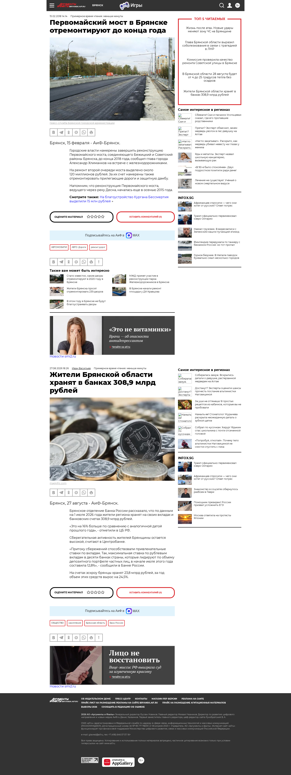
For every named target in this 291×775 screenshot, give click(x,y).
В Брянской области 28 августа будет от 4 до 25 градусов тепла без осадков (209, 77)
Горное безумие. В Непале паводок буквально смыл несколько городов (216, 256)
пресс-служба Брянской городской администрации (82, 122)
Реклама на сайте (193, 699)
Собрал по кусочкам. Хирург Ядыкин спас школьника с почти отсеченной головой (218, 430)
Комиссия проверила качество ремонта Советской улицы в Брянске (209, 61)
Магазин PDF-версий (164, 699)
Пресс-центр (122, 699)
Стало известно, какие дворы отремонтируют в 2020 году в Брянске (85, 279)
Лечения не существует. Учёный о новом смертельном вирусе (215, 182)
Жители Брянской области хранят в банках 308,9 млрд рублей (210, 93)
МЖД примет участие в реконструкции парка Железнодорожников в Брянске (149, 279)
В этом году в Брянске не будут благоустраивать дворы (86, 303)
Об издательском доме (96, 699)
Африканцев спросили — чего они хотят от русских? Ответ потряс (215, 204)
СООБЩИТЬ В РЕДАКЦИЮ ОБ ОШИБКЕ (123, 707)
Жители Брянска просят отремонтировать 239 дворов (85, 290)
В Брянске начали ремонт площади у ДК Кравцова (145, 290)
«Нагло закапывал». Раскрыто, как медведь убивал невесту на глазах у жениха (217, 144)
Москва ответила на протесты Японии (212, 517)
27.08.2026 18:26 (59, 368)
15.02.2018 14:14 (58, 16)
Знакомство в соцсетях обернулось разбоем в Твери (216, 490)
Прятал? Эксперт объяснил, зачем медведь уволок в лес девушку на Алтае (216, 131)
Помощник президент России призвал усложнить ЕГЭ (212, 503)
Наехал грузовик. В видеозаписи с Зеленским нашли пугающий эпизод (216, 230)
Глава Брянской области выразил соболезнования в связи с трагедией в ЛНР (209, 46)
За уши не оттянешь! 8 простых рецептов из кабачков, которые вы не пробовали (218, 404)
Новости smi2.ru (63, 356)
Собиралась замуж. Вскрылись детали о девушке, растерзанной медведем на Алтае (215, 378)
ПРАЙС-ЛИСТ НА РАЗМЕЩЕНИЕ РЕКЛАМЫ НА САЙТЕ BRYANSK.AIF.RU (119, 702)
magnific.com (58, 483)
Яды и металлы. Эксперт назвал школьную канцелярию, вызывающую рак (214, 157)
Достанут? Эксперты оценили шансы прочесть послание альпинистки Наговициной (218, 391)
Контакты (141, 699)
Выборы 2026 (89, 707)
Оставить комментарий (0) (145, 217)
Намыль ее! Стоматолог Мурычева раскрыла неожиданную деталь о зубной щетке (216, 417)
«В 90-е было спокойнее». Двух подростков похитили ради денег (216, 169)
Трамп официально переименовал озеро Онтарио (215, 217)
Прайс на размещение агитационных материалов (194, 702)
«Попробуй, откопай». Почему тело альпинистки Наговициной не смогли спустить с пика (217, 443)
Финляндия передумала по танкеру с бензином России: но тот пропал (217, 243)
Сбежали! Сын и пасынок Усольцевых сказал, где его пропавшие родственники (218, 118)
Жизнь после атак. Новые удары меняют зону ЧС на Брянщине (209, 29)
